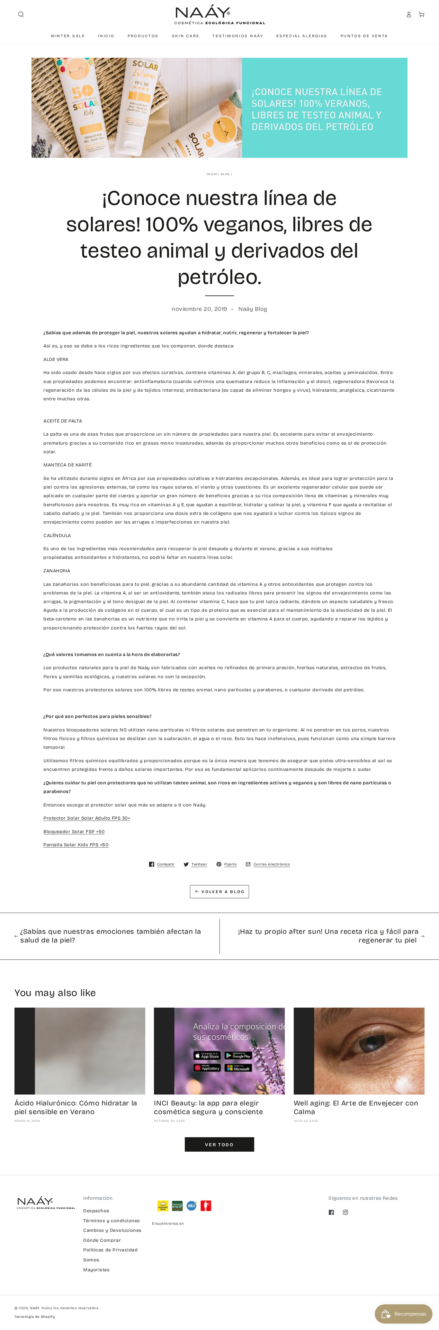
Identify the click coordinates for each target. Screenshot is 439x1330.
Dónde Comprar (102, 1240)
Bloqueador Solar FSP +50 (74, 831)
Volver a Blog (223, 891)
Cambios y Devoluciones (112, 1230)
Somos (91, 1260)
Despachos (96, 1211)
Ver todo (219, 1144)
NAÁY (34, 1308)
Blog (225, 174)
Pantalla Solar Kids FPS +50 (76, 845)
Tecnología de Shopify (34, 1317)
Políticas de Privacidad (110, 1250)
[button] (20, 14)
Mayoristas (96, 1270)
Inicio (212, 174)
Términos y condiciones (111, 1220)
